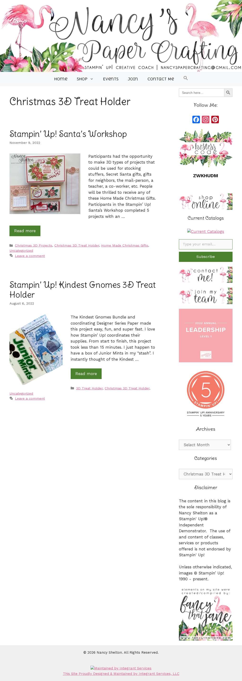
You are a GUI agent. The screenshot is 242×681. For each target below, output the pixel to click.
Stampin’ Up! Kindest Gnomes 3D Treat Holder (82, 289)
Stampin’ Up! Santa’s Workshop (68, 133)
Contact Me (160, 79)
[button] (186, 79)
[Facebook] (196, 120)
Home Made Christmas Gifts (124, 246)
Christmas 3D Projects (33, 246)
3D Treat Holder (89, 388)
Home (60, 79)
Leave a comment (30, 256)
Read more (25, 230)
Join (133, 79)
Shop (82, 79)
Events (110, 79)
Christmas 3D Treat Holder (76, 246)
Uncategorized (21, 251)
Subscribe (205, 256)
